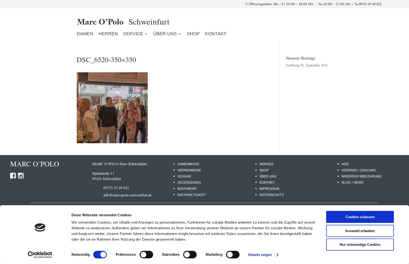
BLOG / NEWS (352, 182)
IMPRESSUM (269, 188)
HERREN (108, 34)
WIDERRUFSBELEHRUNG (362, 176)
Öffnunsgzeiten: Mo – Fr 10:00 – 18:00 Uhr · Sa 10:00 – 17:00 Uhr (300, 4)
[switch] (146, 254)
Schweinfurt (123, 21)
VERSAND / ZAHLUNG (359, 170)
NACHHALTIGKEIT (192, 195)
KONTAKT (216, 34)
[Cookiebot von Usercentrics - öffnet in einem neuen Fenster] (40, 254)
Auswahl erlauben (360, 231)
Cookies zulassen (360, 217)
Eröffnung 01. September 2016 (307, 65)
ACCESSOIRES (189, 182)
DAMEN (85, 34)
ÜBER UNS (267, 176)
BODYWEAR (187, 188)
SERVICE (266, 164)
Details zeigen (260, 255)
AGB (345, 164)
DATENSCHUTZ (271, 195)
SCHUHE (184, 176)
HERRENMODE (189, 170)
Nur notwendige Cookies (360, 244)
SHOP (193, 34)
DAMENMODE (188, 164)
